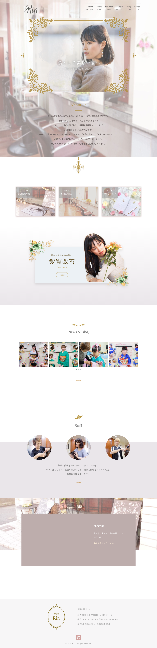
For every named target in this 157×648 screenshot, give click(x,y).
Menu (99, 8)
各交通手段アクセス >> (104, 543)
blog (36, 355)
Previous (22, 55)
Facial (120, 8)
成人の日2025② (120, 352)
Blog (129, 8)
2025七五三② (60, 352)
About (90, 8)
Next (134, 55)
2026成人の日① (30, 352)
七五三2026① (90, 352)
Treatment (109, 8)
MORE (78, 380)
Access (137, 8)
